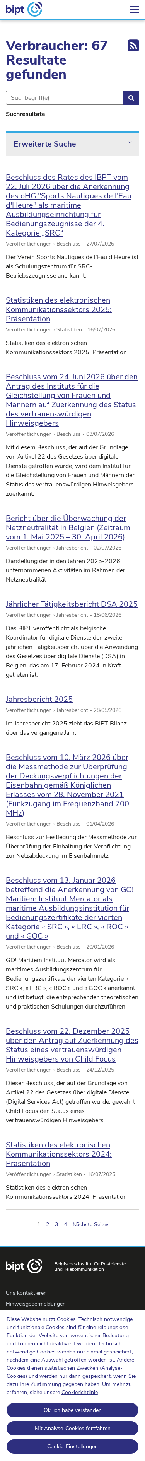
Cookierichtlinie (79, 1392)
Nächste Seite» (90, 1224)
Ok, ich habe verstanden (73, 1410)
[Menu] (134, 10)
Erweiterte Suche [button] (45, 144)
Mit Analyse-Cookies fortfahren (73, 1428)
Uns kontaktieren (26, 1293)
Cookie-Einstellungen (72, 1446)
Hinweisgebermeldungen (36, 1303)
